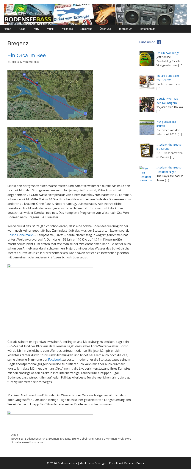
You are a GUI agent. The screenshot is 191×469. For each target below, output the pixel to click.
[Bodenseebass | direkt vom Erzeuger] (95, 14)
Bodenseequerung (36, 438)
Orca (98, 438)
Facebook (55, 359)
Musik (50, 28)
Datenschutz (147, 28)
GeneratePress (134, 463)
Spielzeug (86, 28)
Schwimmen (109, 438)
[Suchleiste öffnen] (185, 29)
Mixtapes (67, 28)
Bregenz (65, 438)
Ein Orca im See (26, 55)
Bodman (53, 438)
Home (7, 28)
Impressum (125, 28)
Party (36, 28)
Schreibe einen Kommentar (27, 442)
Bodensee (17, 438)
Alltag (22, 28)
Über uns (105, 28)
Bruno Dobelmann (20, 235)
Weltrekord (124, 438)
